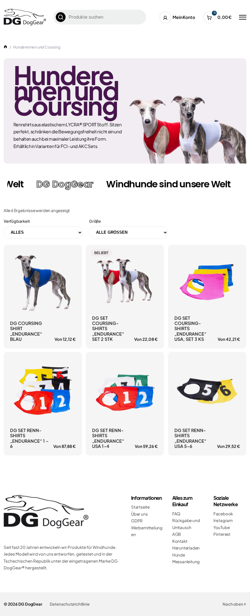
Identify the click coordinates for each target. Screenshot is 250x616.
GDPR (137, 520)
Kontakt (180, 541)
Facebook (223, 513)
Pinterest (221, 534)
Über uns (139, 514)
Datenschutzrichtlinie (70, 604)
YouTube (221, 527)
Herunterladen (186, 547)
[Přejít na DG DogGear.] (5, 47)
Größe (95, 221)
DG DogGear (30, 604)
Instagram (223, 520)
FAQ (176, 513)
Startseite (140, 507)
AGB (176, 534)
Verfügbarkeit (17, 221)
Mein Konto (184, 17)
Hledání (61, 17)
